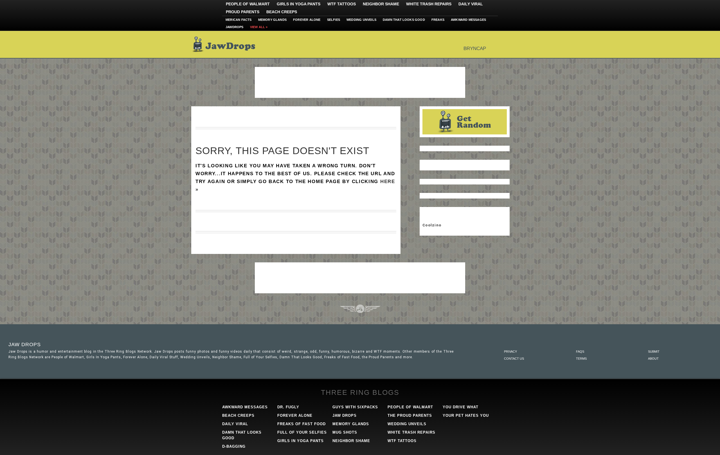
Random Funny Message (464, 121)
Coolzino (431, 225)
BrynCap (475, 48)
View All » (259, 27)
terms (581, 358)
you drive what (460, 407)
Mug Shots (344, 432)
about (653, 358)
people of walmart (410, 407)
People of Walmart (248, 4)
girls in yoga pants (300, 441)
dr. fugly (288, 407)
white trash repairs (411, 432)
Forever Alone (307, 19)
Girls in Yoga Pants (298, 4)
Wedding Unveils (361, 19)
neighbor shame (351, 441)
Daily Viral (470, 4)
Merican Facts (239, 19)
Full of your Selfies (302, 432)
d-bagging (234, 446)
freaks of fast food (301, 424)
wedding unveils (407, 424)
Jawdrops (235, 27)
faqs (580, 351)
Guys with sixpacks (355, 407)
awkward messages (245, 407)
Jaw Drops (227, 44)
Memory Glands (272, 19)
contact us (514, 358)
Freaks (437, 19)
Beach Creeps (281, 12)
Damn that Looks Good (404, 19)
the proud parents (410, 415)
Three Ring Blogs (360, 392)
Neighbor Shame (381, 4)
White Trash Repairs (428, 4)
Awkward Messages (468, 19)
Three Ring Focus (360, 309)
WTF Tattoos (341, 4)
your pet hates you (466, 415)
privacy (510, 351)
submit (654, 351)
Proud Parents (242, 12)
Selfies (333, 19)
